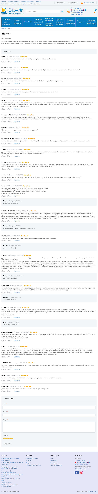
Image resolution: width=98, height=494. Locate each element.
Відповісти (17, 61)
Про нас (3, 1)
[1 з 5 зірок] (4, 438)
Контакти (38, 1)
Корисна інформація (19, 4)
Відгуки (28, 463)
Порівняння (54, 463)
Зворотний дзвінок (76, 14)
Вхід (51, 458)
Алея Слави (5, 464)
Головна (3, 28)
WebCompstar (92, 491)
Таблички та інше (6, 482)
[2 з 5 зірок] (6, 438)
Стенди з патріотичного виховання (12, 462)
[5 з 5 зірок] (12, 438)
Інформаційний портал (27, 1)
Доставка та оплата (13, 1)
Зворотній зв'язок (80, 469)
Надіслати (7, 443)
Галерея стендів (6, 4)
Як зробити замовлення (34, 4)
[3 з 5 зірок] (8, 438)
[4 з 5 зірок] (10, 438)
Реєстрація (53, 460)
